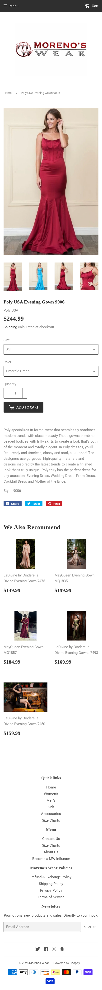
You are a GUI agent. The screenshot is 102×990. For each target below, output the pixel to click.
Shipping (10, 327)
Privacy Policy (51, 890)
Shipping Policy (51, 884)
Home (8, 93)
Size (6, 340)
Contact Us (51, 839)
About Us (51, 852)
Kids (51, 807)
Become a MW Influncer (51, 859)
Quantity (10, 384)
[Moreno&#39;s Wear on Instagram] (54, 950)
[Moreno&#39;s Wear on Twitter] (37, 950)
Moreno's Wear (39, 963)
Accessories (51, 814)
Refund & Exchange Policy (51, 877)
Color (7, 362)
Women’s (51, 794)
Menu (13, 6)
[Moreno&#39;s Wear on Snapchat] (62, 950)
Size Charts (51, 820)
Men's (51, 800)
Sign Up (89, 927)
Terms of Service (51, 897)
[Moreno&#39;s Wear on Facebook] (45, 950)
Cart (94, 6)
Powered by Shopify (66, 963)
